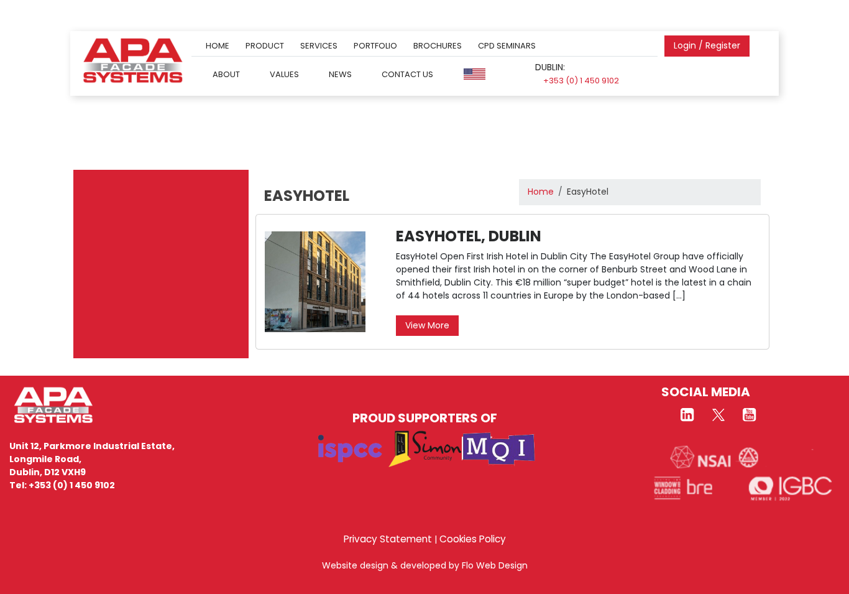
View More (427, 325)
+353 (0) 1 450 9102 (581, 80)
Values (284, 74)
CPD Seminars (507, 46)
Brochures (437, 46)
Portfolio (375, 46)
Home (217, 46)
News (340, 74)
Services (318, 46)
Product (265, 46)
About (226, 74)
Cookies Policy (472, 538)
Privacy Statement (388, 538)
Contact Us (407, 74)
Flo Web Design (495, 565)
